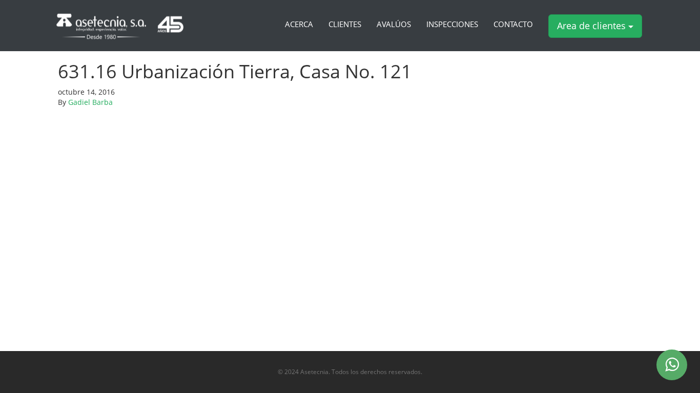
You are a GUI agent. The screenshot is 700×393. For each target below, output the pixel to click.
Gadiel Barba (90, 102)
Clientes (344, 24)
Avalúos (394, 24)
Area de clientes (592, 25)
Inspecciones (452, 24)
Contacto (513, 24)
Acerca (299, 24)
